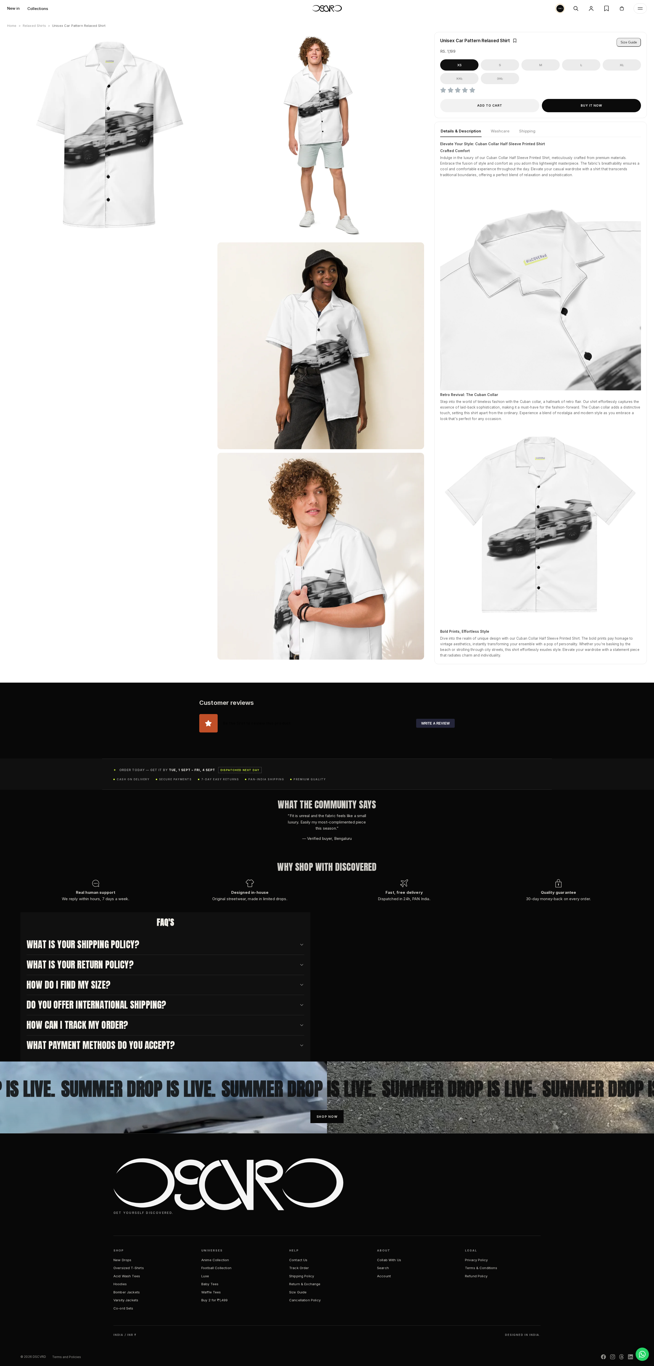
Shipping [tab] (527, 131)
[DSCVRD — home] (327, 8)
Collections (37, 8)
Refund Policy (476, 1276)
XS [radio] (459, 65)
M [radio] (540, 65)
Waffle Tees (211, 1292)
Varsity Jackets (125, 1300)
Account (384, 1276)
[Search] (576, 8)
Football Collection (216, 1268)
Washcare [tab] (500, 131)
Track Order (299, 1268)
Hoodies (120, 1284)
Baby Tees (209, 1284)
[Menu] (640, 8)
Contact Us (298, 1260)
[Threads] (621, 1357)
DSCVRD (39, 1357)
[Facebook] (603, 1357)
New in (13, 8)
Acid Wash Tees (126, 1276)
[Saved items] (606, 8)
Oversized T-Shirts (128, 1268)
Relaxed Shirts (34, 26)
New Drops (122, 1260)
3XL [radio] (500, 78)
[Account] (591, 8)
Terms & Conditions (481, 1268)
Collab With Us (389, 1260)
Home (12, 26)
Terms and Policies (66, 1357)
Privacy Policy (476, 1260)
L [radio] (581, 65)
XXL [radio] (459, 78)
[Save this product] (515, 40)
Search (383, 1268)
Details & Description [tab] (461, 131)
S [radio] (500, 65)
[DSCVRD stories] (560, 8)
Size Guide (629, 42)
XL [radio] (622, 65)
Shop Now (327, 1117)
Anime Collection (215, 1260)
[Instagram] (613, 1357)
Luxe (205, 1276)
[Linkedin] (630, 1357)
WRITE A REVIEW (435, 723)
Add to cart (489, 105)
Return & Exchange (305, 1284)
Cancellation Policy (305, 1300)
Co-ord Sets (123, 1308)
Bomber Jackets (126, 1292)
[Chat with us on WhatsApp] (642, 1354)
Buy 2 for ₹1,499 (214, 1300)
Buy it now (591, 105)
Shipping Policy (301, 1276)
